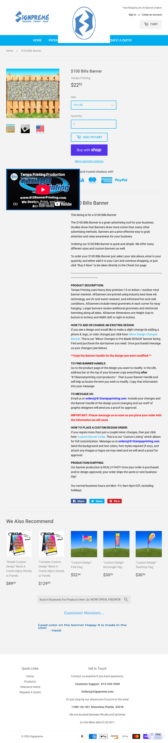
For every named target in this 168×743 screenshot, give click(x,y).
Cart (154, 24)
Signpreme (36, 736)
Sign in (132, 14)
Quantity (76, 116)
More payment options (89, 161)
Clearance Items (86, 40)
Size (73, 97)
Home (37, 40)
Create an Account (152, 14)
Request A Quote (119, 40)
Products (57, 40)
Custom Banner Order (91, 436)
